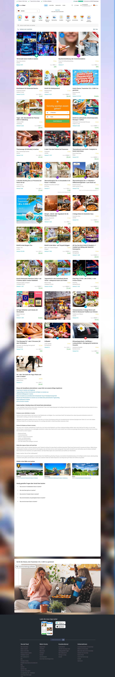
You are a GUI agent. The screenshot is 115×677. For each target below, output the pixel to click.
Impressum (80, 660)
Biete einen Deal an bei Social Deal (85, 650)
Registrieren (42, 646)
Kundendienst (62, 646)
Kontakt (60, 656)
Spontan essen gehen (25, 670)
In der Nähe (51, 5)
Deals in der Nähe (25, 650)
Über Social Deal (24, 646)
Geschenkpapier (43, 656)
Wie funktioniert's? (25, 656)
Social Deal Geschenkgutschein (47, 658)
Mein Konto (42, 650)
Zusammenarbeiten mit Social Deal (85, 646)
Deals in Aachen (24, 648)
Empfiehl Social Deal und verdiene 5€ (29, 662)
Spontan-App (24, 668)
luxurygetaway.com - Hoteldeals (28, 672)
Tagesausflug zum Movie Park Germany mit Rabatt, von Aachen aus (32, 392)
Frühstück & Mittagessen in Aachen (25, 394)
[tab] (57, 487)
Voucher (41, 654)
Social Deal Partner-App (83, 656)
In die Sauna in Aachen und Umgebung (26, 390)
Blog (22, 664)
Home (46, 5)
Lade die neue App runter (64, 648)
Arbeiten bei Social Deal (83, 652)
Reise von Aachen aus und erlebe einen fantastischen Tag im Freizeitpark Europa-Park (37, 395)
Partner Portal (81, 654)
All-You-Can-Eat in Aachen (23, 401)
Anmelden (42, 648)
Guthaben (42, 652)
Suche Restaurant (57, 121)
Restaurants (58, 5)
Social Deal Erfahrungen (26, 674)
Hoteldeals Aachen (25, 654)
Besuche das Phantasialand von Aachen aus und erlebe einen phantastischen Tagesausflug (38, 397)
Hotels (64, 5)
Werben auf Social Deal (83, 648)
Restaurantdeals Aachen (26, 652)
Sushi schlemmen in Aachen (23, 399)
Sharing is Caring (24, 660)
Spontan (22, 666)
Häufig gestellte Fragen (64, 650)
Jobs (22, 658)
